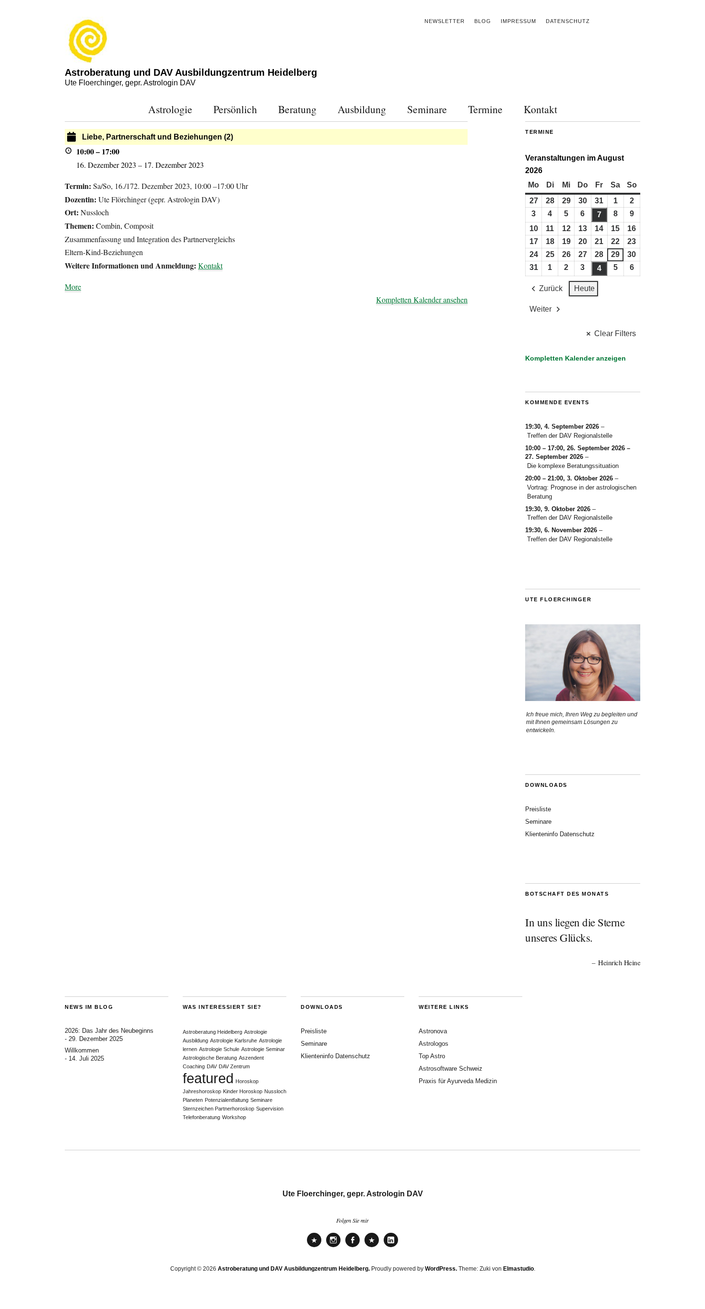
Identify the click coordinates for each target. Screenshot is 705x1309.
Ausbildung (362, 109)
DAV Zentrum (234, 1066)
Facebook (352, 1246)
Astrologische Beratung (210, 1058)
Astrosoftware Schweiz (450, 1068)
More (73, 286)
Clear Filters (615, 333)
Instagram (333, 1246)
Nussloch (275, 1091)
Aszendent (251, 1058)
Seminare (427, 109)
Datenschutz (568, 21)
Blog (482, 21)
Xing (371, 1246)
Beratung (297, 109)
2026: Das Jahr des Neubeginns (109, 1030)
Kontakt (540, 109)
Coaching (194, 1066)
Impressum (518, 21)
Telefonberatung (201, 1117)
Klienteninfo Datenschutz (560, 834)
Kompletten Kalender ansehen (422, 299)
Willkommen (82, 1050)
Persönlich (235, 109)
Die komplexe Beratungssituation (573, 465)
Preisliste (538, 809)
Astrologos (433, 1043)
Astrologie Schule (219, 1049)
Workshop (234, 1117)
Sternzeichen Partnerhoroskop (218, 1108)
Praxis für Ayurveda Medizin (458, 1081)
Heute (584, 288)
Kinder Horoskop (242, 1091)
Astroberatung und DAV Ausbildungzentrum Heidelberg (191, 72)
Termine (485, 109)
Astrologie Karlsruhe (233, 1040)
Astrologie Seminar (263, 1049)
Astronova (433, 1031)
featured (208, 1078)
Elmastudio (518, 1268)
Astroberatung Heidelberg (212, 1032)
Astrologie (170, 109)
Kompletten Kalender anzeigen (575, 358)
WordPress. (441, 1268)
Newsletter (444, 21)
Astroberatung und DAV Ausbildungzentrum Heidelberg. (294, 1268)
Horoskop (246, 1081)
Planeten (193, 1100)
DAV (212, 1066)
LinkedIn (391, 1246)
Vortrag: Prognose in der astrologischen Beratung (581, 492)
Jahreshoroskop (202, 1091)
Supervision (269, 1108)
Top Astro (432, 1056)
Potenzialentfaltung (226, 1100)
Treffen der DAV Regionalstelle (569, 435)
